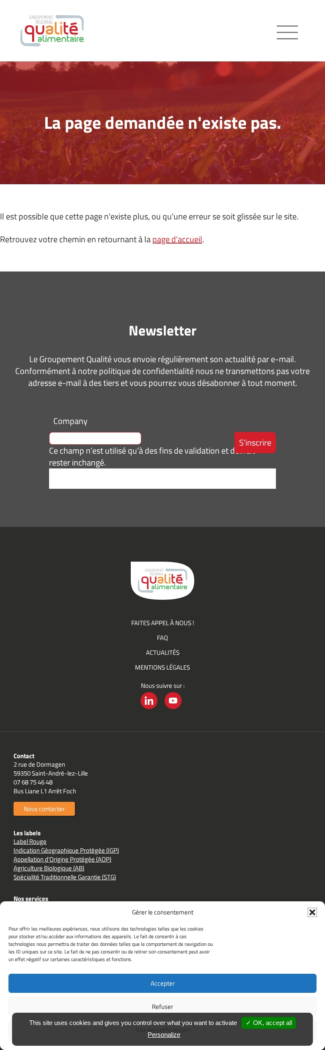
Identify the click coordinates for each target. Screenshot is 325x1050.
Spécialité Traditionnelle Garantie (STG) (65, 877)
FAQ (162, 638)
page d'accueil (177, 239)
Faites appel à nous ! (162, 623)
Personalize (164, 1034)
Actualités (162, 652)
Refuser (162, 1006)
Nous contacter (44, 809)
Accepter (163, 983)
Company (70, 420)
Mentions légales (162, 667)
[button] (312, 912)
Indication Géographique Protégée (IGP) (66, 850)
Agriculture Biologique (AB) (49, 868)
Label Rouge (30, 841)
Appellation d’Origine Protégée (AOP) (62, 859)
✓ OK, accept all (269, 1022)
